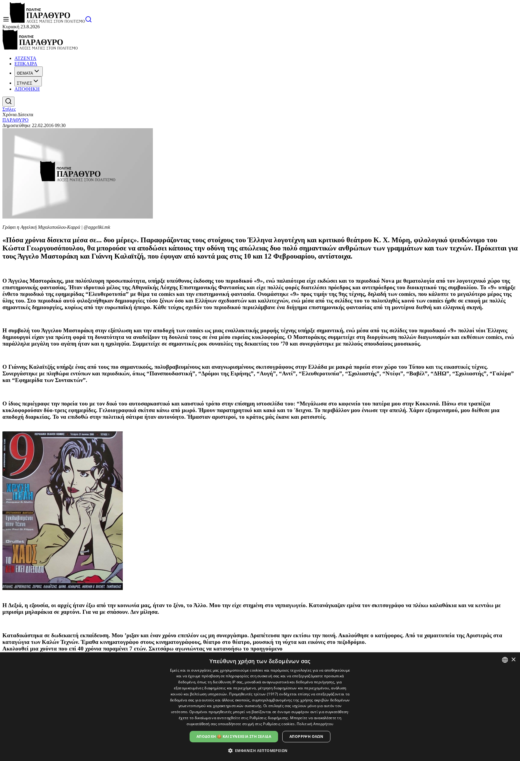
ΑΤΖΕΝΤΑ (25, 58)
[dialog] (260, 706)
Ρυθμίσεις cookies (279, 723)
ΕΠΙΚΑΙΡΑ (25, 63)
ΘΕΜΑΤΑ (25, 73)
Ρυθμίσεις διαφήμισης (268, 717)
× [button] (513, 659)
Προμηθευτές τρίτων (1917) (253, 694)
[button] (260, 750)
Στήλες (9, 109)
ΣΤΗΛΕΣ (24, 83)
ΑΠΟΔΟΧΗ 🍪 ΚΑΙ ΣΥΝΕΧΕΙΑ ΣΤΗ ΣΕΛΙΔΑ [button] (234, 736)
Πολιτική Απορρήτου (315, 723)
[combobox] (505, 660)
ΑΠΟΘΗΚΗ (27, 89)
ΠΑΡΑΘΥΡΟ (15, 120)
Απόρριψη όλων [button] (306, 736)
